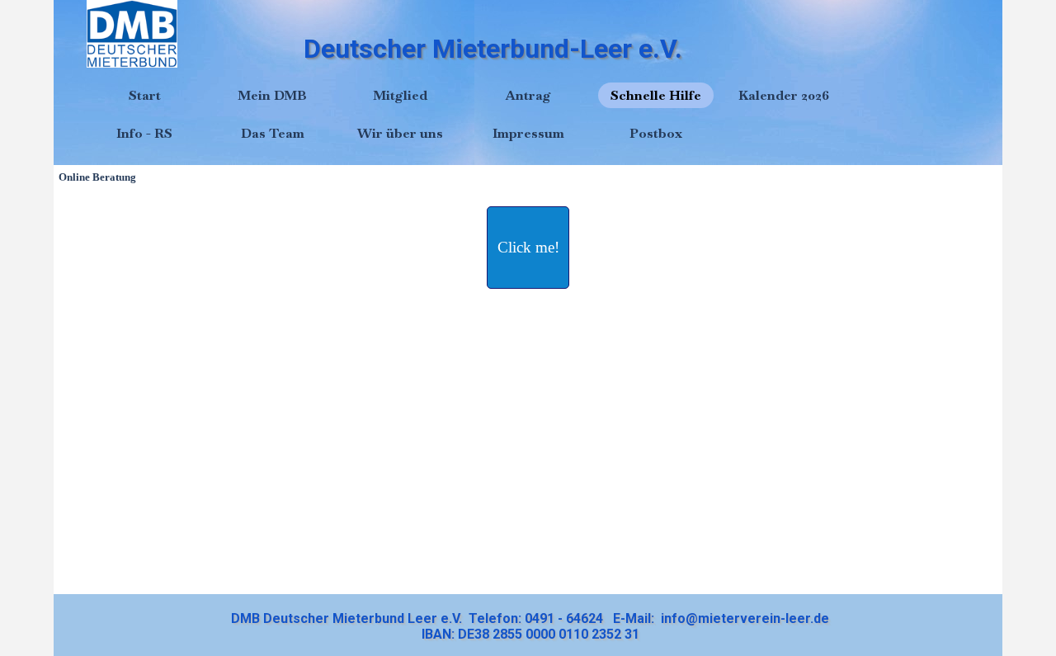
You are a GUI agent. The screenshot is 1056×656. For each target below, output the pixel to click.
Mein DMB (272, 95)
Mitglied (400, 95)
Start (145, 95)
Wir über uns (400, 133)
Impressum (528, 133)
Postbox (655, 133)
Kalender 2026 (783, 95)
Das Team (272, 133)
